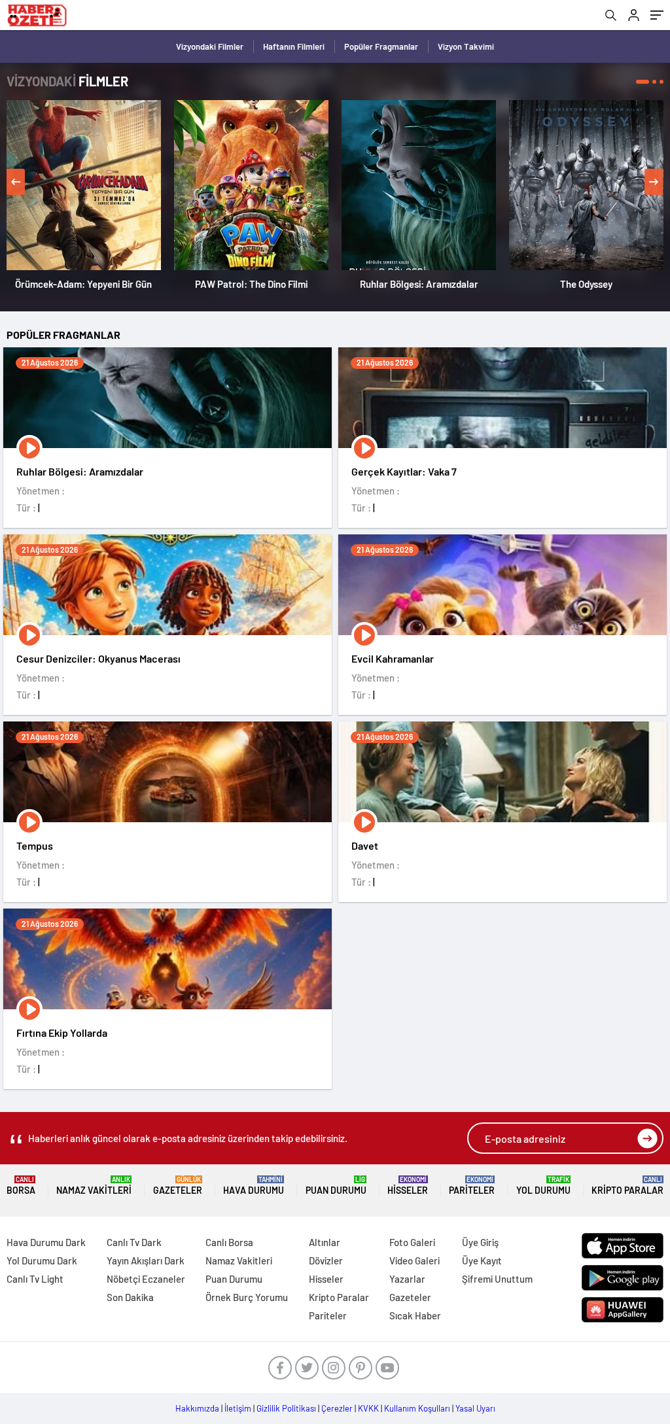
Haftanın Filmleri (294, 46)
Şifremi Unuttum (497, 1279)
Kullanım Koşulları (417, 1408)
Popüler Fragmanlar (381, 46)
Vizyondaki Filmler (209, 46)
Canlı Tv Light (35, 1279)
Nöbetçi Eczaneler (146, 1279)
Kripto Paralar (627, 1185)
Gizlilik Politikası (286, 1408)
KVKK (368, 1408)
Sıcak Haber (415, 1315)
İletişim (237, 1408)
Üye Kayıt (482, 1260)
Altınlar (324, 1242)
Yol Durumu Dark (42, 1260)
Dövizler (326, 1260)
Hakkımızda (197, 1408)
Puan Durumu (336, 1185)
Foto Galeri (412, 1242)
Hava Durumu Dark (46, 1242)
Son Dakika (130, 1297)
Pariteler (472, 1185)
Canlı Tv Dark (134, 1242)
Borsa (21, 1185)
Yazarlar (407, 1279)
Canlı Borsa (229, 1242)
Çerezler (337, 1408)
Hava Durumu (253, 1185)
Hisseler (407, 1185)
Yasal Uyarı (475, 1408)
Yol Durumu (543, 1185)
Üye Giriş (480, 1242)
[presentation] (16, 182)
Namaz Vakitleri (94, 1185)
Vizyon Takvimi (466, 46)
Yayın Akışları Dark (146, 1260)
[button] (642, 82)
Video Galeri (414, 1260)
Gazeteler (177, 1185)
